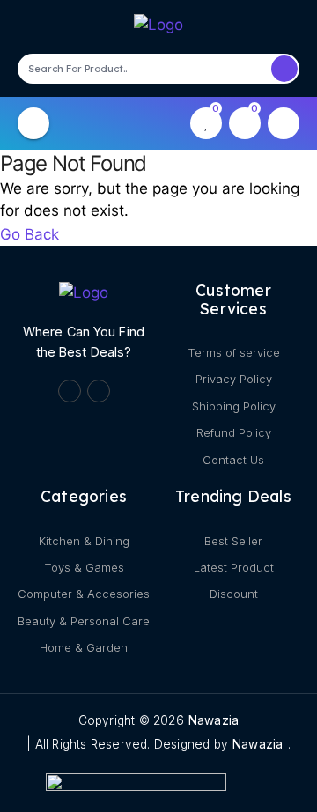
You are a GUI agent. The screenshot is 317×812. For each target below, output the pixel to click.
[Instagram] (98, 391)
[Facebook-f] (69, 391)
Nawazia (213, 720)
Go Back (29, 233)
